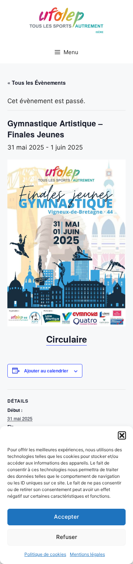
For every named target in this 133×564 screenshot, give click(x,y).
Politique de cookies (45, 554)
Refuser (66, 536)
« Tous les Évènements (36, 82)
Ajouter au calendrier (46, 370)
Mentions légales (87, 554)
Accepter (66, 516)
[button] (122, 435)
